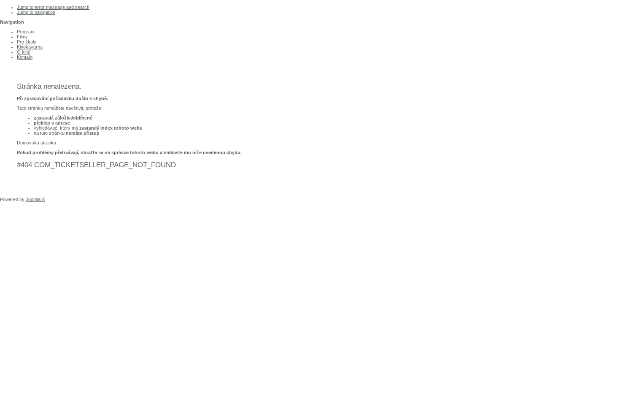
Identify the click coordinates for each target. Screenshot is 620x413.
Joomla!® (35, 199)
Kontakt (24, 57)
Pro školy (26, 41)
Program (26, 31)
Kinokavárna (30, 46)
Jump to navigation (36, 12)
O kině (23, 51)
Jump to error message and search (53, 7)
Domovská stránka (36, 142)
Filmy (22, 36)
